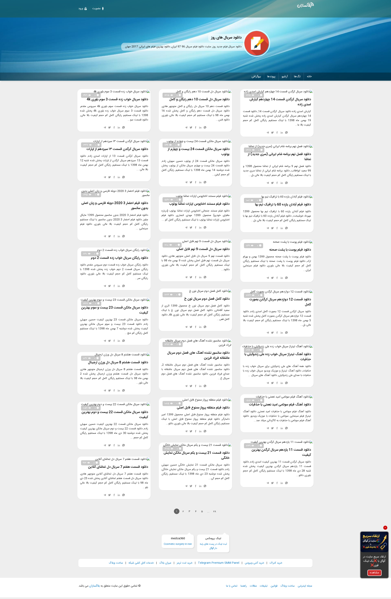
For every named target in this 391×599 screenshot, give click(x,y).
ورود (80, 8)
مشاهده (374, 572)
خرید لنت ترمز (184, 563)
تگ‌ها (297, 76)
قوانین (274, 586)
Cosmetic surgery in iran (178, 541)
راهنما (244, 586)
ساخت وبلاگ (116, 563)
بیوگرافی (256, 76)
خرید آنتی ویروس (254, 563)
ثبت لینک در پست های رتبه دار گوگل (213, 543)
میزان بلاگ (165, 563)
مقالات (253, 586)
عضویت (96, 8)
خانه (309, 76)
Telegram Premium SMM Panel (218, 563)
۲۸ (214, 512)
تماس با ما (231, 586)
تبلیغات (264, 586)
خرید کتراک (276, 563)
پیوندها (271, 76)
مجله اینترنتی (305, 586)
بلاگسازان (94, 586)
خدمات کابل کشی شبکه (141, 563)
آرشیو (285, 76)
